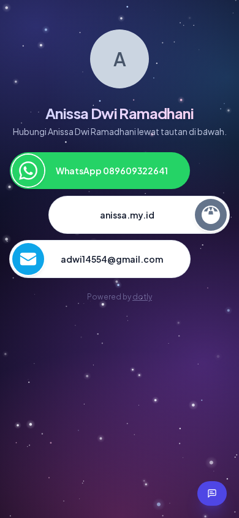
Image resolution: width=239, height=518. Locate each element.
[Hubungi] (212, 493)
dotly (142, 296)
